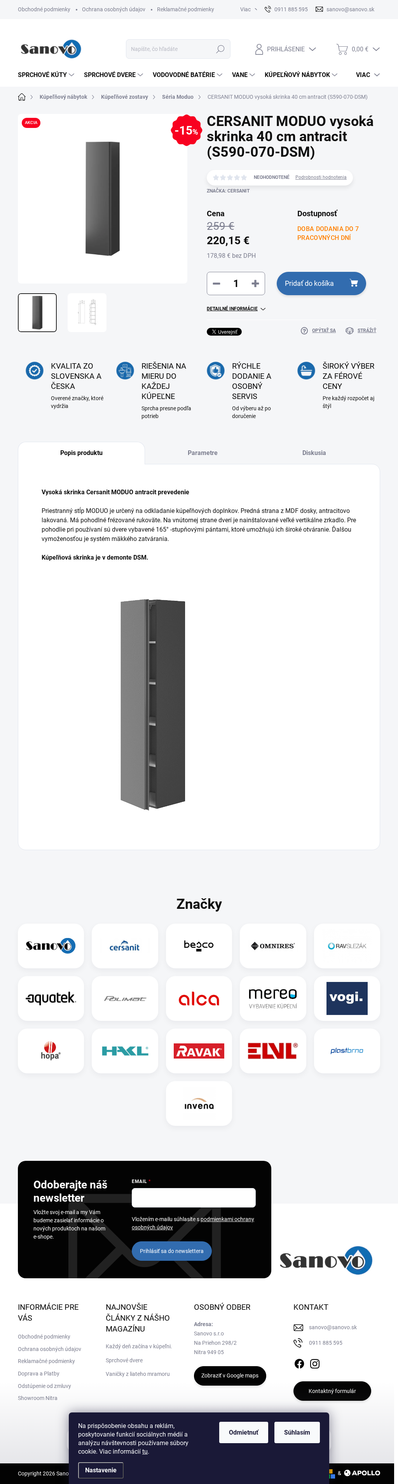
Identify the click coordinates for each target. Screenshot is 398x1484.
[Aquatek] (51, 998)
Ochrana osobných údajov (113, 9)
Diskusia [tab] (314, 453)
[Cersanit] (125, 945)
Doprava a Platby (38, 1373)
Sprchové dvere (124, 1360)
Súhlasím (297, 1432)
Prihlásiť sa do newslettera (172, 1251)
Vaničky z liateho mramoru (138, 1374)
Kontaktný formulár (332, 1391)
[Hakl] (125, 1051)
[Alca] (199, 998)
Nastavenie (101, 1470)
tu (145, 1451)
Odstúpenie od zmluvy (44, 1386)
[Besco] (198, 945)
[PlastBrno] (346, 1051)
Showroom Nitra (38, 1398)
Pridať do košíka (309, 283)
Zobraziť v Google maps (229, 1375)
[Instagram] (315, 1362)
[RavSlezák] (347, 945)
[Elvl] (273, 1051)
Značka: (228, 191)
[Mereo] (273, 998)
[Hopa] (51, 1051)
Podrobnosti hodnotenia (321, 177)
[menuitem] (47, 75)
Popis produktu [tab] (81, 453)
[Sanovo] (51, 945)
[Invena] (199, 1103)
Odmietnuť (243, 1432)
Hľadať (220, 49)
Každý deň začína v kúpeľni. (139, 1346)
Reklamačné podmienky (185, 9)
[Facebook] (299, 1362)
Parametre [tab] (203, 453)
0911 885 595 (325, 1343)
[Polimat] (125, 998)
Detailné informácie (232, 309)
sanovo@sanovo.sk (333, 1327)
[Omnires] (273, 945)
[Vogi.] (347, 998)
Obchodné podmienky (44, 9)
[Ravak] (199, 1051)
